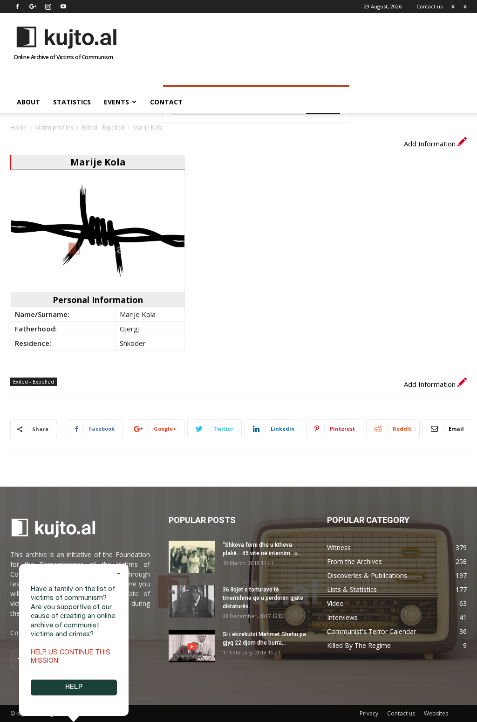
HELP (73, 687)
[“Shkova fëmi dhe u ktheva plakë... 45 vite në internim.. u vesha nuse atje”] (192, 557)
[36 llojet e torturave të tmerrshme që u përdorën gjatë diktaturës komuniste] (192, 601)
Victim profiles (54, 127)
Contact (166, 101)
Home (18, 127)
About (28, 101)
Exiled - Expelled (103, 127)
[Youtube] (63, 6)
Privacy (369, 713)
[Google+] (33, 6)
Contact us (429, 6)
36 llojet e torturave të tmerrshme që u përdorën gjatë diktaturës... (263, 598)
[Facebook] (17, 6)
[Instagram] (48, 6)
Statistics (72, 101)
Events (116, 101)
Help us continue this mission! (70, 657)
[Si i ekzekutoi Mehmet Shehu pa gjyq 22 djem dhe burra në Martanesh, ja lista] (192, 646)
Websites (436, 713)
